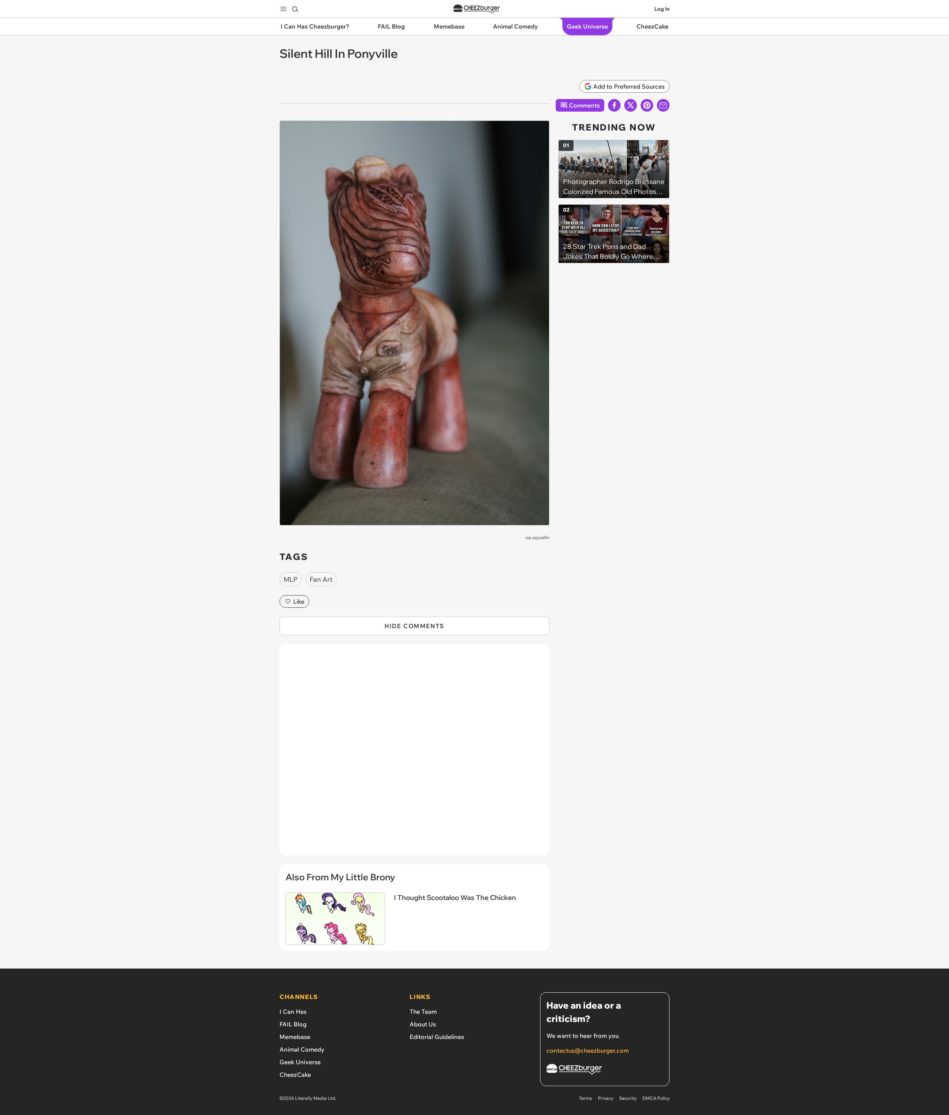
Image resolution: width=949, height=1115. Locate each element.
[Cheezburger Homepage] (477, 9)
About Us (423, 1024)
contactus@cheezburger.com (587, 1050)
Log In (661, 9)
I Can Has (293, 1011)
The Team (423, 1011)
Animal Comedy (302, 1049)
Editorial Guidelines (437, 1036)
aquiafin (540, 537)
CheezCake (295, 1074)
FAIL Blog (293, 1024)
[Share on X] (630, 105)
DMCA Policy (655, 1098)
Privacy (605, 1098)
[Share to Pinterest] (647, 105)
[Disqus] (414, 754)
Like (298, 601)
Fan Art (321, 579)
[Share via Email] (663, 105)
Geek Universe (300, 1062)
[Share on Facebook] (614, 105)
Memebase (295, 1036)
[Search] (295, 9)
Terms (585, 1098)
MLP (291, 579)
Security (627, 1098)
